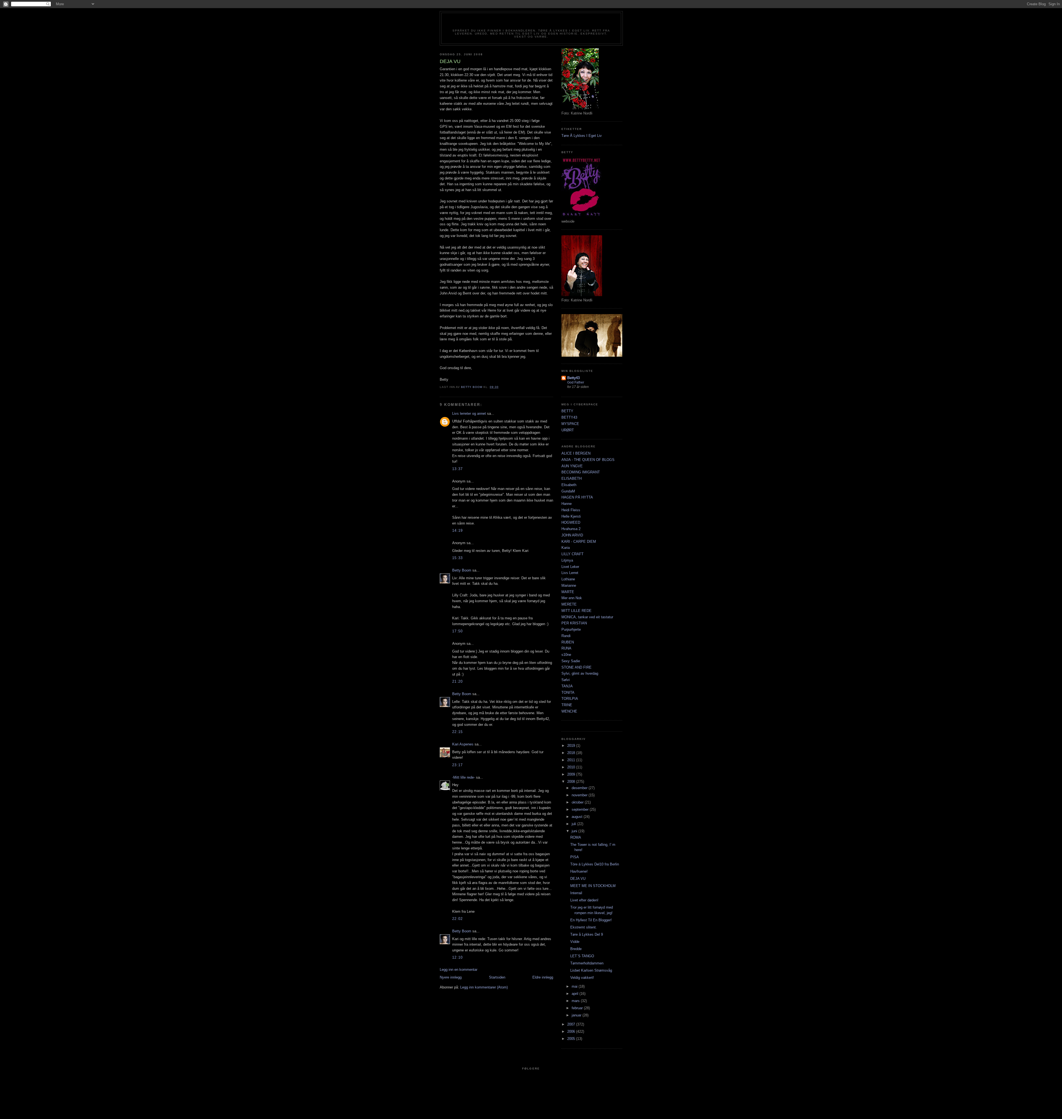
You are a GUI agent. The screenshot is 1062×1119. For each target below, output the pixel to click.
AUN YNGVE (572, 466)
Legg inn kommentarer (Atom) (484, 987)
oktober (578, 802)
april (575, 994)
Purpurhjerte (571, 629)
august (578, 817)
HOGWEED (570, 522)
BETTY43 (569, 417)
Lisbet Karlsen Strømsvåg (591, 970)
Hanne (566, 504)
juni (575, 831)
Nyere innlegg (451, 977)
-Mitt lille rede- (463, 777)
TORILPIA (569, 699)
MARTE (567, 592)
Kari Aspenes (462, 744)
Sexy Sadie (570, 661)
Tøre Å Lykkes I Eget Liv (581, 136)
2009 (571, 774)
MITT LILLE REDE (576, 611)
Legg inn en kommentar (458, 969)
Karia (565, 548)
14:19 (457, 530)
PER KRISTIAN (574, 623)
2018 (571, 753)
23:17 (457, 765)
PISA (574, 857)
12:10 (457, 957)
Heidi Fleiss (570, 510)
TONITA (567, 692)
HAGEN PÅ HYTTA (577, 497)
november (580, 795)
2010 (571, 767)
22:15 (457, 732)
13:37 (457, 469)
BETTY (567, 411)
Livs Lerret (569, 573)
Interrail (576, 893)
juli (574, 824)
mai (575, 986)
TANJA (567, 686)
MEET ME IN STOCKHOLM (593, 886)
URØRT (567, 430)
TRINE (566, 705)
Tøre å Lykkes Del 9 (586, 934)
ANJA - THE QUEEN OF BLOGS (588, 460)
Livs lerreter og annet (469, 413)
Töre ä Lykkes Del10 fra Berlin (594, 864)
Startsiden (497, 977)
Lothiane (568, 579)
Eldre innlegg (542, 977)
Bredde (576, 949)
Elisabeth (568, 485)
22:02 (457, 919)
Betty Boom (461, 570)
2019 (571, 746)
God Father (575, 382)
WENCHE (569, 711)
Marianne (568, 585)
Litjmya (567, 560)
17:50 (457, 631)
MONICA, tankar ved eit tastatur (587, 617)
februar (578, 1008)
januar (577, 1015)
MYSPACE (570, 424)
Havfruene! (579, 871)
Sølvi (565, 680)
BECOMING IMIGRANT (580, 472)
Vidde (574, 942)
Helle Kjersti (571, 516)
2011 (571, 760)
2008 (571, 781)
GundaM (568, 491)
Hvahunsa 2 (571, 529)
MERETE (569, 604)
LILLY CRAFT (572, 554)
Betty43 (573, 378)
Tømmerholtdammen (586, 963)
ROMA (575, 837)
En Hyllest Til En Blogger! (591, 920)
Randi (566, 636)
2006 (571, 1031)
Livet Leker (570, 567)
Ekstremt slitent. (583, 927)
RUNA (566, 648)
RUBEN (567, 642)
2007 (571, 1024)
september (581, 809)
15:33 (457, 558)
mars (576, 1001)
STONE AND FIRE (576, 667)
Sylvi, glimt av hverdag (579, 673)
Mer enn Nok (571, 598)
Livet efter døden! (584, 900)
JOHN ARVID (572, 535)
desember (580, 788)
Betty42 (531, 23)
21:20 (457, 681)
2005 (571, 1039)
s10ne (566, 655)
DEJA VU (577, 879)
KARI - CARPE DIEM (578, 541)
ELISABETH (571, 478)
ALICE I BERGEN (575, 453)
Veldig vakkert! (582, 977)
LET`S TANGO (582, 956)
